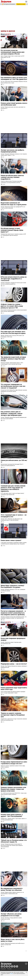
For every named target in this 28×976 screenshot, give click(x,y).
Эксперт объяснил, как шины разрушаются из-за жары (11, 915)
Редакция (3, 969)
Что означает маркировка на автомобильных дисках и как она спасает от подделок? (13, 386)
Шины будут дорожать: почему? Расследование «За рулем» (12, 586)
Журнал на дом (21, 4)
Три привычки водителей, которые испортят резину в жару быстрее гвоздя (13, 359)
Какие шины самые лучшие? (11, 540)
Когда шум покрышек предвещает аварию (13, 639)
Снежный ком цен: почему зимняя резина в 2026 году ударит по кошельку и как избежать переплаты (13, 488)
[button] (26, 972)
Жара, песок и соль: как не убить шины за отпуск (12, 940)
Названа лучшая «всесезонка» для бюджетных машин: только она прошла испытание (13, 789)
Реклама (9, 969)
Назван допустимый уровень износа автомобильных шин (14, 104)
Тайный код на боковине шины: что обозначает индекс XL (14, 841)
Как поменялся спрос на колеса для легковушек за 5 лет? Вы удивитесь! (14, 78)
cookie (11, 973)
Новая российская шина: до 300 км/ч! (14, 461)
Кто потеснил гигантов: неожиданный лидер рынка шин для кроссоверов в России (12, 52)
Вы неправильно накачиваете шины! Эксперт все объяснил (11, 889)
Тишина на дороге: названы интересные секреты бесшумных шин (13, 715)
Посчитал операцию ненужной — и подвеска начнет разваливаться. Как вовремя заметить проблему (13, 613)
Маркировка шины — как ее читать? (14, 664)
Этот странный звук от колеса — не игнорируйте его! (13, 516)
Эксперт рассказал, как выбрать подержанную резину (12, 151)
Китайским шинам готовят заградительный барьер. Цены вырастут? (12, 230)
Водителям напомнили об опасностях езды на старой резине (13, 204)
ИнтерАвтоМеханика (9, 4)
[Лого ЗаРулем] (6, 2)
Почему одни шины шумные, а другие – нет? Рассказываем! (12, 815)
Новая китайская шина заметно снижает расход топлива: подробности (12, 177)
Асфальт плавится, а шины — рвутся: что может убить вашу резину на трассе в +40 (12, 306)
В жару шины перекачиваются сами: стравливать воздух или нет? (14, 763)
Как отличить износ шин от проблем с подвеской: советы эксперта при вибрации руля (11, 413)
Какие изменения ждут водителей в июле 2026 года (14, 688)
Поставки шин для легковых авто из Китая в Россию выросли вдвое (13, 332)
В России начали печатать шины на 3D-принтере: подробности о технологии (14, 278)
